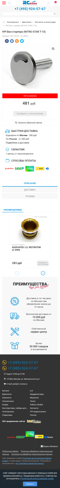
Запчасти (34, 408)
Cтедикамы (7, 415)
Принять (30, 484)
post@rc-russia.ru (20, 384)
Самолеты (6, 398)
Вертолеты (7, 394)
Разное (33, 415)
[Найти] (54, 14)
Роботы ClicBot (36, 405)
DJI (31, 391)
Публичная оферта (10, 451)
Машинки (34, 398)
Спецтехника (8, 401)
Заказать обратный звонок (30, 123)
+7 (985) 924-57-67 (23, 368)
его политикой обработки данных (30, 463)
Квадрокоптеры (37, 394)
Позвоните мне (9, 3)
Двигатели (26, 22)
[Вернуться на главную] (4, 22)
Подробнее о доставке (17, 143)
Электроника (13, 22)
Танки (32, 401)
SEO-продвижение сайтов (13, 421)
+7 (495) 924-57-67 (30, 9)
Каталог (5, 391)
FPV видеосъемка (38, 411)
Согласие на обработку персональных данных (31, 454)
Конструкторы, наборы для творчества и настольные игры (28, 408)
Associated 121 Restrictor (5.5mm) (26, 248)
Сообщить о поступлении (30, 113)
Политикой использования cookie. (37, 478)
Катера (5, 405)
